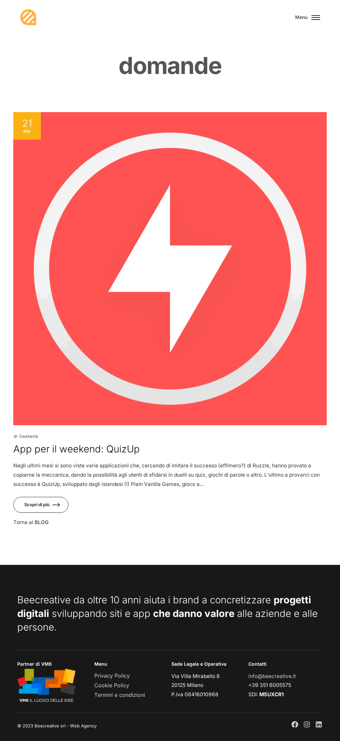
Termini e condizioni (119, 695)
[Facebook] (295, 724)
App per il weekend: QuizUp (76, 449)
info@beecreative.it (272, 676)
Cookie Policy (111, 685)
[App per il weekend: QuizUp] (170, 268)
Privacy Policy (112, 675)
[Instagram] (307, 724)
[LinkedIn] (319, 724)
